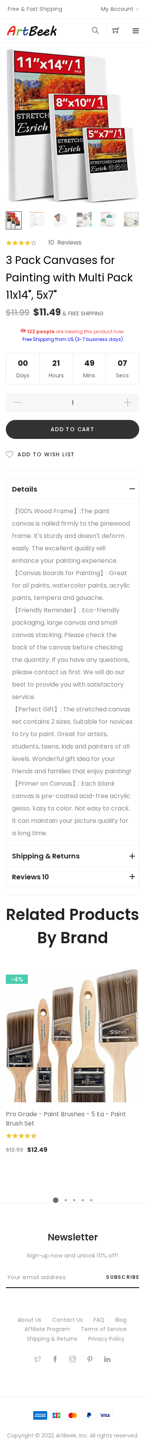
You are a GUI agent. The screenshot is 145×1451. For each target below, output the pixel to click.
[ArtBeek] (39, 31)
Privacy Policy (107, 1339)
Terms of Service (104, 1329)
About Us (30, 1320)
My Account (117, 9)
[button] (127, 982)
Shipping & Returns (53, 1339)
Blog (121, 1320)
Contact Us (68, 1320)
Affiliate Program (48, 1329)
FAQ (100, 1320)
